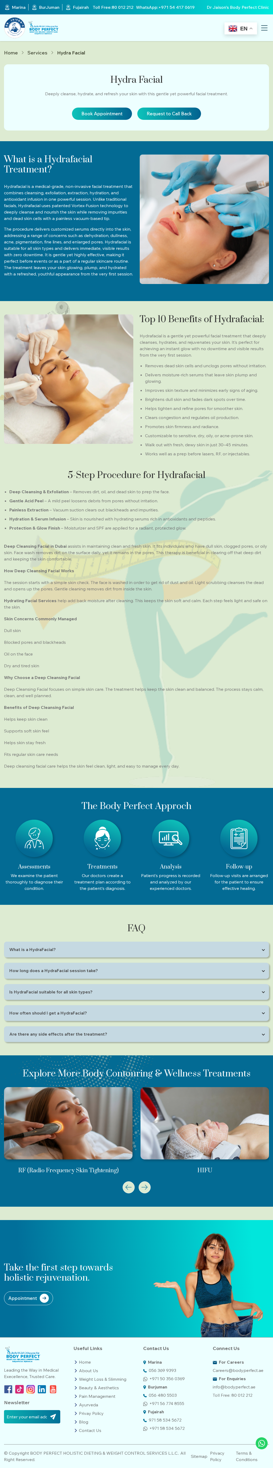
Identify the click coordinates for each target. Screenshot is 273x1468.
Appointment (22, 1298)
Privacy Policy (217, 1456)
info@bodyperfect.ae (234, 1387)
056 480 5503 (163, 1395)
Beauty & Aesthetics (99, 1387)
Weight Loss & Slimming (102, 1379)
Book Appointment (102, 113)
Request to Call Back (169, 113)
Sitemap (199, 1456)
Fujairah (81, 7)
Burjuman (157, 1387)
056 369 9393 (162, 1370)
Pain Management (97, 1396)
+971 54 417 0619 (176, 7)
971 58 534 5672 (165, 1420)
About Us (88, 1370)
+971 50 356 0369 (167, 1378)
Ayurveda (88, 1404)
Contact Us (90, 1430)
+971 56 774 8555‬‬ (166, 1403)
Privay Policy (91, 1413)
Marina (19, 7)
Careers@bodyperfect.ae (238, 1370)
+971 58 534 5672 (167, 1428)
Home (11, 53)
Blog (83, 1421)
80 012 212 (122, 7)
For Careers (231, 1362)
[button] (129, 1187)
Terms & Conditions (247, 1456)
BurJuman (49, 7)
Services (37, 53)
